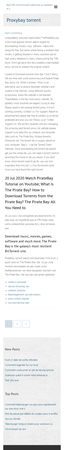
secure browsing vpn (18, 286)
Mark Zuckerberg (13, 33)
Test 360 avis (12, 380)
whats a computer (17, 282)
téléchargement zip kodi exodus (24, 294)
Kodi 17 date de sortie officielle (21, 360)
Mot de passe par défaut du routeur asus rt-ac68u (31, 413)
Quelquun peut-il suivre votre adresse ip (26, 375)
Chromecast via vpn (15, 429)
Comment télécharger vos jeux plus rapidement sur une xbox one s (30, 406)
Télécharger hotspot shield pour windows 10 (29, 424)
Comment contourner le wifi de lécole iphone (29, 370)
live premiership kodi (18, 302)
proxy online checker (18, 298)
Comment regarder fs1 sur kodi (21, 365)
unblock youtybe (16, 290)
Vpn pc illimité (12, 419)
